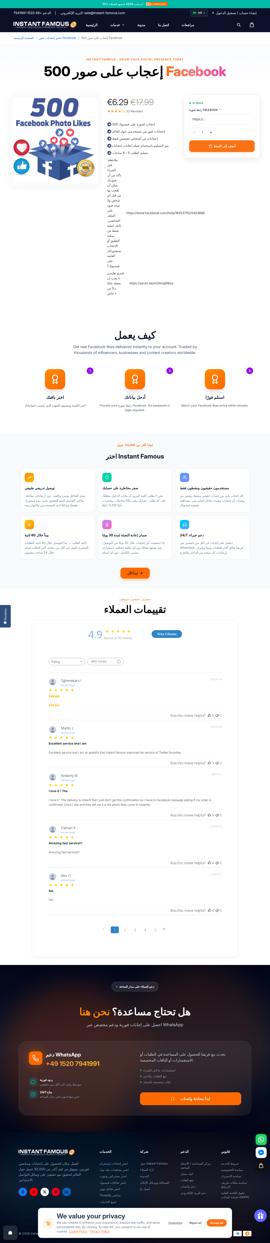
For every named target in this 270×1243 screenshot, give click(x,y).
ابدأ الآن (132, 573)
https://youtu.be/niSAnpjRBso (151, 283)
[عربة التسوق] (261, 1165)
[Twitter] (44, 1192)
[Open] (10, 1233)
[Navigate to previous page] (105, 929)
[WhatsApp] (261, 1139)
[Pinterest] (55, 1192)
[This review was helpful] (209, 715)
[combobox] (67, 661)
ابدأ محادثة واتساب (195, 1099)
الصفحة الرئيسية (24, 38)
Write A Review (167, 634)
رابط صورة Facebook (204, 109)
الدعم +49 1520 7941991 (32, 13)
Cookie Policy (78, 1231)
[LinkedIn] (66, 1192)
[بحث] (238, 24)
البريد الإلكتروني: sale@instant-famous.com (92, 13)
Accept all (216, 1222)
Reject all (195, 1222)
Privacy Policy (99, 1231)
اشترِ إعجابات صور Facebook (57, 38)
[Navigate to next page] (165, 929)
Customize (175, 1222)
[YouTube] (34, 1192)
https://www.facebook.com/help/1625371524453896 (165, 213)
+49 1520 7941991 (73, 1063)
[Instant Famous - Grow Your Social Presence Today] (45, 25)
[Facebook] (23, 1192)
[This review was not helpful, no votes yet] (217, 715)
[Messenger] (261, 1152)
